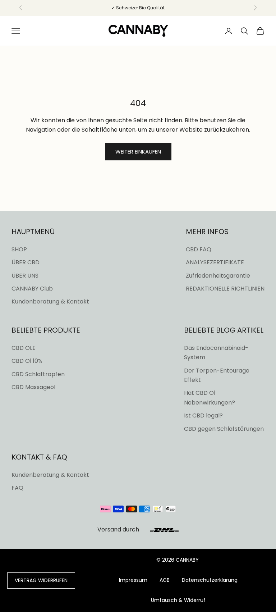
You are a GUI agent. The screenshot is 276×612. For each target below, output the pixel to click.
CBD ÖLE (24, 348)
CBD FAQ (198, 249)
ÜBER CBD (26, 262)
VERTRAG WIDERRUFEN (41, 580)
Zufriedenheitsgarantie (218, 275)
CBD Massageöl (33, 387)
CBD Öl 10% (27, 361)
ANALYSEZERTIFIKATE (215, 262)
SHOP (19, 249)
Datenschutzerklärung (210, 580)
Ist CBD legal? (203, 415)
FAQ (17, 488)
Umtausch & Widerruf (178, 600)
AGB (165, 580)
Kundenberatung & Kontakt (50, 301)
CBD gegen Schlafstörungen (224, 429)
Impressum (133, 580)
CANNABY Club (32, 288)
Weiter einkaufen (138, 151)
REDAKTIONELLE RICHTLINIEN (225, 288)
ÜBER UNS (25, 275)
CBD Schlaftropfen (38, 374)
